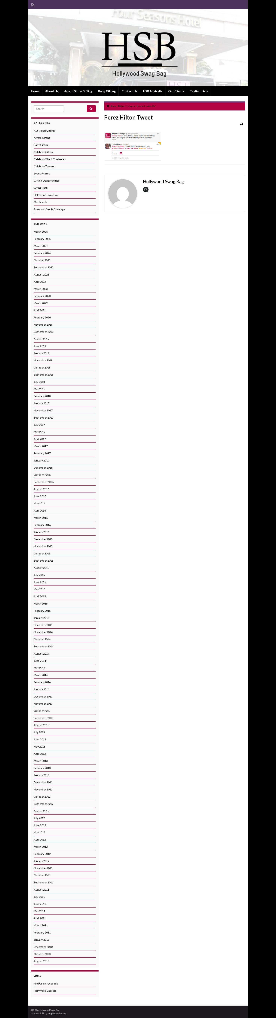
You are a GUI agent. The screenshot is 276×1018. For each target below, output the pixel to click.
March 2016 (41, 517)
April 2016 (40, 510)
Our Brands (40, 202)
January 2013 (41, 775)
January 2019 (41, 353)
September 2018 (44, 374)
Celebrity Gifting (44, 152)
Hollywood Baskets (45, 990)
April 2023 (40, 281)
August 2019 (41, 338)
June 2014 (40, 660)
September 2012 (44, 803)
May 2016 (39, 503)
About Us (51, 91)
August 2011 (41, 889)
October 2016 (42, 474)
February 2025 (42, 238)
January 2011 (41, 939)
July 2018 (39, 381)
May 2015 (39, 589)
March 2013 (41, 760)
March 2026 (41, 231)
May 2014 (39, 667)
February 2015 (42, 610)
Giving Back (41, 187)
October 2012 (42, 796)
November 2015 (43, 546)
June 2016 (40, 496)
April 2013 (40, 753)
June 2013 (40, 739)
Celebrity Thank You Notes (50, 159)
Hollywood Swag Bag (46, 194)
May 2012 (39, 832)
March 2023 (41, 288)
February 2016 (42, 524)
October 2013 (42, 710)
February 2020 (42, 317)
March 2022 (41, 303)
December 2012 (43, 782)
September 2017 (44, 417)
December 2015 (43, 539)
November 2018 (43, 360)
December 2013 (43, 696)
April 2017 (40, 439)
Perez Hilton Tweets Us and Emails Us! (133, 106)
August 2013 (41, 725)
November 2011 (43, 868)
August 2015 (41, 567)
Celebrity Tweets (44, 166)
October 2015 (42, 553)
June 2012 (40, 825)
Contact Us (129, 91)
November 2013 (43, 703)
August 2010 (41, 961)
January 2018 (41, 403)
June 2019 (40, 346)
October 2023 (42, 260)
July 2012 (39, 818)
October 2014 (42, 639)
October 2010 (42, 954)
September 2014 (44, 646)
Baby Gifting (107, 91)
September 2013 (44, 718)
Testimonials (199, 91)
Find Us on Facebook (46, 983)
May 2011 (39, 911)
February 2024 (42, 253)
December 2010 (43, 946)
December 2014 (43, 625)
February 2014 (42, 682)
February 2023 (42, 296)
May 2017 (39, 431)
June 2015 (40, 582)
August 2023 (41, 274)
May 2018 (39, 389)
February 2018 (42, 396)
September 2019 (44, 331)
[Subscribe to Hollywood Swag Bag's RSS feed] (33, 4)
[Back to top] (267, 1009)
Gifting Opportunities (47, 180)
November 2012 (43, 789)
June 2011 (40, 903)
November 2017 (43, 410)
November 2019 (43, 324)
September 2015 (44, 560)
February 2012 (42, 853)
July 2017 (39, 424)
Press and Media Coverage (49, 209)
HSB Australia (152, 91)
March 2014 (41, 675)
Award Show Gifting (78, 91)
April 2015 (40, 596)
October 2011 (42, 875)
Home (35, 91)
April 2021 (40, 310)
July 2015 (39, 574)
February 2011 (42, 932)
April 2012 (40, 839)
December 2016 (43, 467)
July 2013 (39, 732)
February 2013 (42, 768)
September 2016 (44, 481)
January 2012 (41, 861)
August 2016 (41, 489)
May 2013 (39, 746)
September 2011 (44, 882)
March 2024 (41, 245)
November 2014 (43, 632)
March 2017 (41, 446)
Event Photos (42, 173)
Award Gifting (42, 137)
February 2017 (42, 453)
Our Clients (176, 91)
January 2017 (41, 460)
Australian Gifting (44, 130)
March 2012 (41, 846)
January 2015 (41, 617)
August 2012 (41, 810)
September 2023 (44, 267)
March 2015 (41, 603)
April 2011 (40, 918)
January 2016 (41, 532)
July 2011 (39, 896)
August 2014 (41, 653)
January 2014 (41, 689)
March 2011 (41, 925)
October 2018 (42, 367)
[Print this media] (241, 124)
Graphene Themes (57, 1013)
